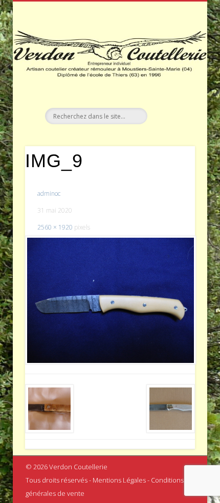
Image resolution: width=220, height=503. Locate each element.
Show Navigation (170, 91)
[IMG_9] (110, 300)
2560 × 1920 (55, 227)
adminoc (48, 193)
